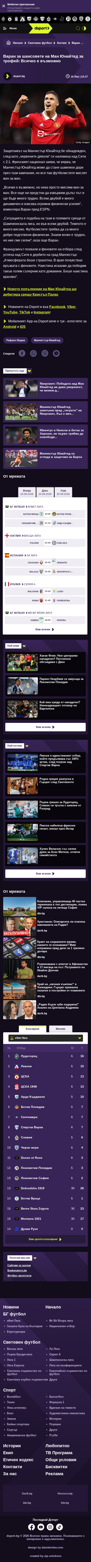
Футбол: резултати (19, 1275)
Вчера (26, 492)
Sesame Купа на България (25, 1326)
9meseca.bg (65, 1493)
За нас (10, 1473)
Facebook (57, 307)
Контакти (12, 1466)
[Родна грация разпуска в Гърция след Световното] (45, 785)
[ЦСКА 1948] (16, 19)
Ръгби (53, 1435)
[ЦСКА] (10, 19)
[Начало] (9, 42)
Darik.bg (27, 1493)
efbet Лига (26, 506)
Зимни (11, 1418)
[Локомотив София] (75, 19)
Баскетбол (56, 1396)
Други (53, 1379)
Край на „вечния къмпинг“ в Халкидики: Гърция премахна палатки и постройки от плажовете (61, 987)
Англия (62, 42)
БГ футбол (14, 1314)
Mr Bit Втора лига (31, 612)
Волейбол (14, 1396)
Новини (11, 1307)
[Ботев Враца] (87, 19)
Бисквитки (56, 1466)
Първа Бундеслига (19, 1354)
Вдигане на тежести (62, 1407)
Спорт (9, 1390)
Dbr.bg (65, 1502)
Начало (18, 42)
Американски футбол (21, 1435)
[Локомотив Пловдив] (68, 19)
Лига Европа (15, 1365)
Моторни (55, 1418)
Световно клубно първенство (27, 1379)
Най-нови (13, 645)
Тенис (11, 1402)
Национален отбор (62, 1326)
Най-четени (14, 745)
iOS (23, 326)
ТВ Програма (59, 1452)
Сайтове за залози (19, 1265)
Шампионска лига (61, 1359)
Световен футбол (40, 42)
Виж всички (43, 629)
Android (9, 326)
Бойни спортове (18, 1424)
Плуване (55, 1424)
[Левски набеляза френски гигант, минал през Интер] (45, 832)
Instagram (42, 312)
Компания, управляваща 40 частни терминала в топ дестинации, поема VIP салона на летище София (62, 904)
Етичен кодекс (18, 1459)
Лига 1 (11, 1359)
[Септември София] (55, 19)
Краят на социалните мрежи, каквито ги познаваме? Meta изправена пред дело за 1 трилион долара (60, 946)
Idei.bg (27, 1502)
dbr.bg (41, 913)
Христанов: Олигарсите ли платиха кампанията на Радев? (61, 923)
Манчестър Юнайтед (47, 340)
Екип (8, 1452)
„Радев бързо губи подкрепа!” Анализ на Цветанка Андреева (58, 1006)
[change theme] (84, 28)
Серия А (22, 584)
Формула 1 (56, 1402)
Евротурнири (16, 1331)
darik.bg (42, 930)
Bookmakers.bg (17, 1270)
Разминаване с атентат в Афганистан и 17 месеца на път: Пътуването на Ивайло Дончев (62, 967)
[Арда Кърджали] (29, 19)
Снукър (12, 1429)
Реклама (54, 1473)
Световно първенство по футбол (24, 1372)
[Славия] (49, 19)
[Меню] (5, 28)
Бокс (10, 1413)
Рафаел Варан (15, 340)
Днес (45, 492)
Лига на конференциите (65, 1365)
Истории (12, 1445)
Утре (63, 492)
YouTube (10, 312)
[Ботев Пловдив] (36, 19)
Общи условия (61, 1459)
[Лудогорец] (3, 19)
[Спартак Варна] (42, 19)
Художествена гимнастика (67, 1413)
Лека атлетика (16, 1407)
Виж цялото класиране (43, 1239)
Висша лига (25, 535)
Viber (71, 307)
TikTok (24, 312)
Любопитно (57, 1445)
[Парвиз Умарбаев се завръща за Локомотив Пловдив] (45, 685)
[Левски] (22, 19)
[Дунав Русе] (61, 19)
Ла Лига (23, 555)
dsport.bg (19, 76)
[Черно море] (81, 19)
